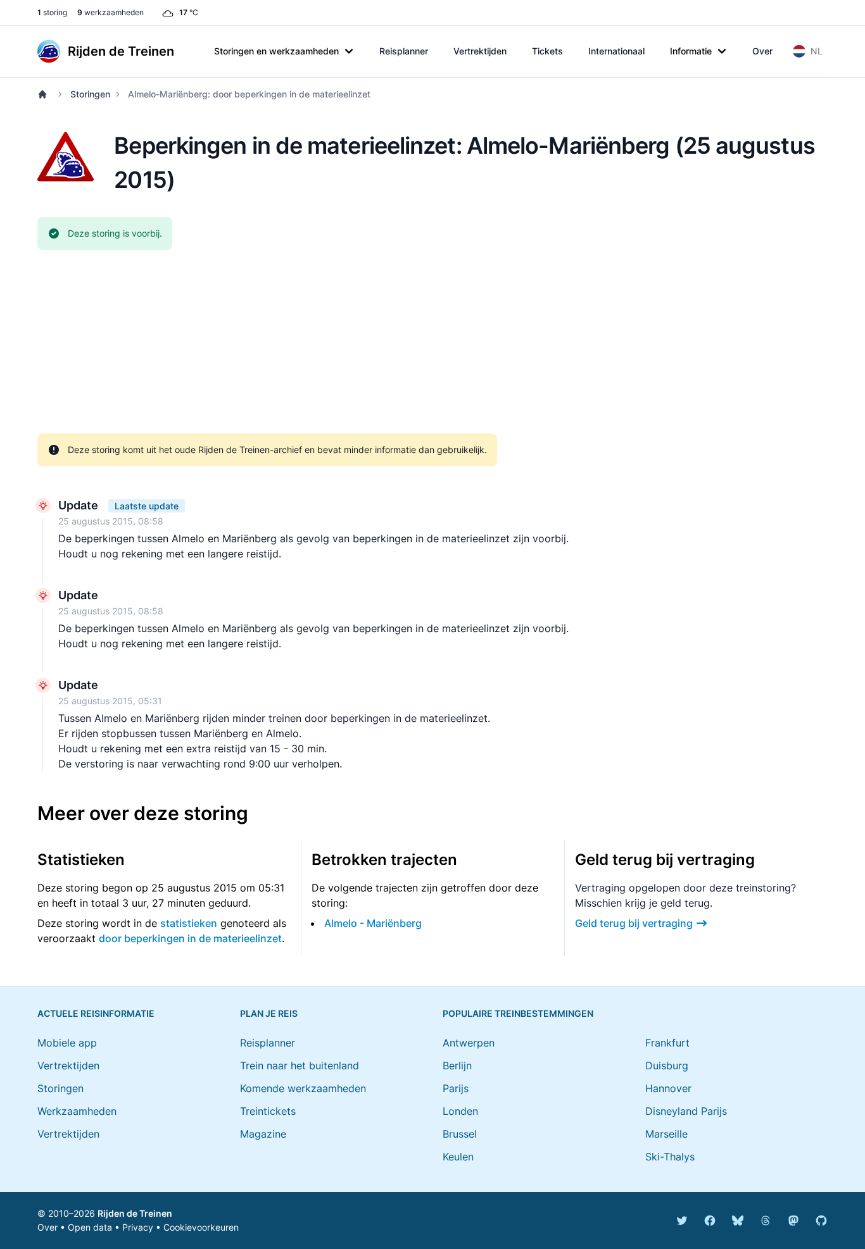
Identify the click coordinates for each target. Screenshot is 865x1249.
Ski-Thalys (670, 1156)
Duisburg (666, 1065)
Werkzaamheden (77, 1111)
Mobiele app (67, 1042)
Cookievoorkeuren (201, 1227)
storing (52, 12)
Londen (460, 1111)
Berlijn (457, 1065)
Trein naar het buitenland (299, 1065)
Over (762, 51)
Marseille (666, 1134)
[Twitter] (682, 1220)
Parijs (456, 1088)
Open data (90, 1227)
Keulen (458, 1156)
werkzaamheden (110, 12)
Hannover (668, 1088)
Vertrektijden (480, 51)
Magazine (263, 1134)
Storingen (90, 94)
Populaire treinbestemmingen (518, 1013)
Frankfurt (667, 1042)
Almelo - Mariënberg (373, 923)
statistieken (188, 923)
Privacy (137, 1227)
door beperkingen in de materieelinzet (190, 938)
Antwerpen (469, 1042)
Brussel (460, 1134)
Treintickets (268, 1111)
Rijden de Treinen (135, 1213)
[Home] (45, 94)
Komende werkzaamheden (303, 1088)
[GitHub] (821, 1220)
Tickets (547, 51)
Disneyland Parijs (686, 1111)
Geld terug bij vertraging (634, 923)
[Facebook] (710, 1220)
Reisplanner (403, 51)
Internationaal (616, 51)
